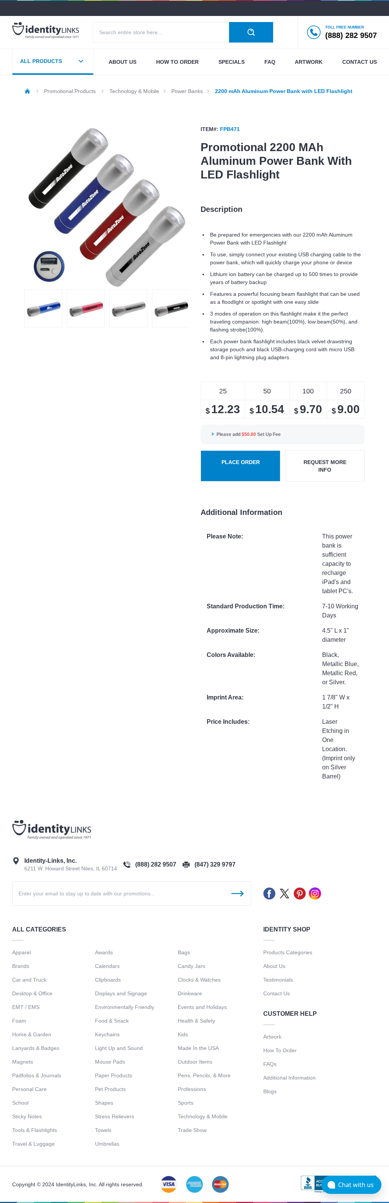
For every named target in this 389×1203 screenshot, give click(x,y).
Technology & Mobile (203, 1116)
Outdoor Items (195, 1062)
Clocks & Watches (199, 980)
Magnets (22, 1062)
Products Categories (287, 952)
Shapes (104, 1103)
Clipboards (108, 980)
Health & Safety (196, 1021)
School (20, 1103)
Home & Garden (31, 1034)
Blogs (270, 1091)
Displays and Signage (121, 993)
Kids (183, 1034)
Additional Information (289, 1078)
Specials (231, 62)
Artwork (309, 62)
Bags (184, 952)
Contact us (359, 62)
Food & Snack (112, 1021)
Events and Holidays (202, 1007)
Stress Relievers (114, 1116)
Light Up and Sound (119, 1048)
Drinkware (190, 993)
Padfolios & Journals (36, 1075)
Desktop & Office (32, 993)
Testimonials (278, 980)
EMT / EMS (26, 1007)
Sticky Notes (27, 1116)
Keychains (107, 1034)
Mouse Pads (110, 1062)
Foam (19, 1021)
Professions (192, 1089)
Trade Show (192, 1130)
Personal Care (29, 1089)
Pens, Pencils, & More (204, 1075)
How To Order (280, 1050)
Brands (20, 966)
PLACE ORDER (240, 462)
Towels (103, 1130)
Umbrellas (107, 1144)
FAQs (270, 1064)
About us (122, 62)
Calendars (107, 966)
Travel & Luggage (33, 1144)
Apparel (21, 952)
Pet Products (110, 1089)
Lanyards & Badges (35, 1048)
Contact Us (276, 993)
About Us (274, 966)
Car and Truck (29, 980)
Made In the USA (198, 1048)
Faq (269, 62)
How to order (177, 62)
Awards (104, 952)
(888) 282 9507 (155, 864)
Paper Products (113, 1075)
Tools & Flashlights (34, 1130)
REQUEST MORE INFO (325, 466)
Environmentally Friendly (124, 1007)
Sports (185, 1103)
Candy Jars (191, 966)
